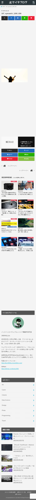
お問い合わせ (18, 494)
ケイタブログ (17, 497)
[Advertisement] (18, 44)
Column (4, 395)
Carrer (4, 390)
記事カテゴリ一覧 (21, 492)
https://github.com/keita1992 (10, 369)
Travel (4, 420)
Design (4, 405)
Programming (6, 415)
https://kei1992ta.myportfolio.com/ (11, 363)
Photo (4, 410)
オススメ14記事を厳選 (10, 492)
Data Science (6, 400)
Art (3, 384)
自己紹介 (29, 492)
